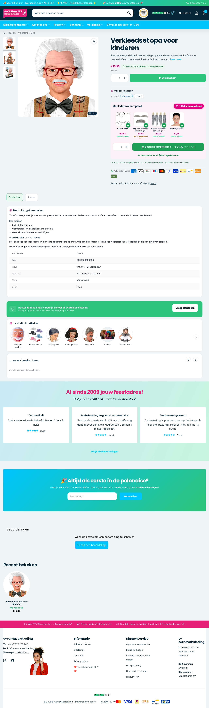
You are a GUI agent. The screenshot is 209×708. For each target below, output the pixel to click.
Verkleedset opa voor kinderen (16, 602)
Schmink (75, 24)
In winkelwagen (167, 77)
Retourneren (132, 676)
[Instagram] (4, 660)
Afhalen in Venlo (82, 644)
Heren (139, 96)
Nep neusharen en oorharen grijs (158, 130)
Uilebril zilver (122, 129)
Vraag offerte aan (185, 307)
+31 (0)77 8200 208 (18, 644)
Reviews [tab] (31, 197)
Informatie (82, 638)
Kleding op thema (14, 24)
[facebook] (12, 660)
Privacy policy (81, 661)
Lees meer (176, 59)
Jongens (126, 96)
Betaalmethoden (134, 650)
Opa (33, 32)
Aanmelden (130, 496)
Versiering (93, 24)
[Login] (196, 13)
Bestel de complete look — (170, 146)
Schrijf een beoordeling (92, 545)
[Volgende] (195, 359)
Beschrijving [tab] (15, 197)
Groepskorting (133, 665)
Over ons (78, 655)
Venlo (153, 183)
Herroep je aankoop (136, 671)
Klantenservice (137, 638)
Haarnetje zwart (176, 129)
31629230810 (22, 652)
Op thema (23, 32)
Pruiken (58, 24)
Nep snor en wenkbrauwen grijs (141, 130)
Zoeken (128, 13)
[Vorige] (188, 359)
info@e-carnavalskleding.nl (22, 648)
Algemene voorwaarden (138, 644)
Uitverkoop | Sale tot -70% (123, 24)
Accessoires (39, 24)
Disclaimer (79, 650)
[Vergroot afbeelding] (94, 41)
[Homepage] (4, 32)
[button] (125, 78)
